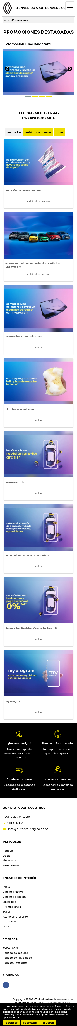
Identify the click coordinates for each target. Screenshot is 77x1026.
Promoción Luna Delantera (23, 336)
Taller (59, 132)
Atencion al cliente (15, 916)
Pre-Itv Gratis (14, 482)
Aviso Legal (10, 948)
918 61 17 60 (15, 823)
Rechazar (30, 1022)
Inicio (7, 20)
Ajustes (48, 1022)
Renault (8, 850)
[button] (28, 96)
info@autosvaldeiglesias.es (28, 829)
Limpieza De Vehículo (19, 409)
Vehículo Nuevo (13, 891)
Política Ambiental (15, 962)
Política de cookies (15, 953)
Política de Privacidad (17, 957)
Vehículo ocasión (14, 896)
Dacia (7, 855)
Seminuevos (11, 865)
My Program (13, 701)
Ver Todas (14, 132)
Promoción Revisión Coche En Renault (31, 628)
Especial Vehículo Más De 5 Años (27, 555)
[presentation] (7, 69)
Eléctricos (9, 860)
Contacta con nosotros (24, 808)
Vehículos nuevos (38, 132)
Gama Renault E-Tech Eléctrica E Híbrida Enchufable (32, 265)
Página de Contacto (16, 816)
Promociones (12, 906)
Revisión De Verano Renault (24, 190)
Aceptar (11, 1022)
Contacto (9, 921)
